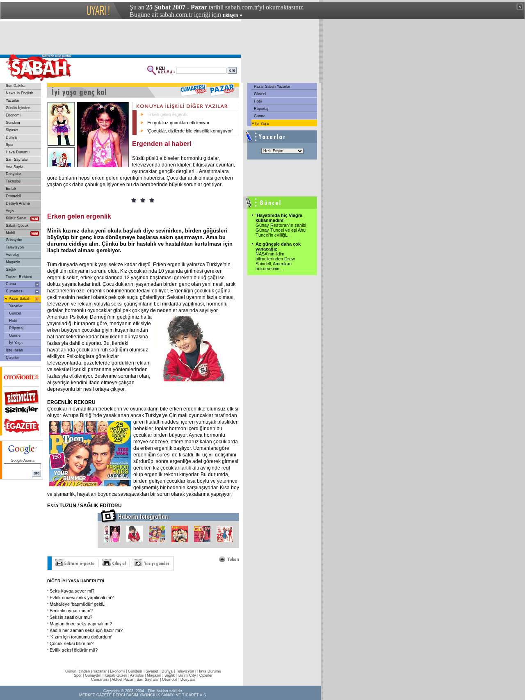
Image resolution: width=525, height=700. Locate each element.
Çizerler (12, 358)
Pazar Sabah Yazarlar (271, 86)
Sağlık (11, 269)
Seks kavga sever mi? (72, 590)
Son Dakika (15, 86)
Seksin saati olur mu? (71, 617)
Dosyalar (13, 174)
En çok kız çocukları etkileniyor (178, 122)
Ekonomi (13, 115)
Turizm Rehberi (19, 277)
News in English (19, 93)
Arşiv (10, 211)
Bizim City (187, 675)
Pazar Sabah (19, 298)
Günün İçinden (18, 108)
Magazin (13, 262)
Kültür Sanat (16, 218)
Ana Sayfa (14, 167)
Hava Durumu (18, 152)
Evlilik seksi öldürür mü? (74, 650)
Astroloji (12, 255)
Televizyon (15, 247)
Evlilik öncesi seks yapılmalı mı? (82, 597)
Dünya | (169, 671)
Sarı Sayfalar (17, 159)
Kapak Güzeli (116, 675)
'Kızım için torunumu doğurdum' (81, 636)
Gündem (13, 123)
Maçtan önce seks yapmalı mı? (81, 623)
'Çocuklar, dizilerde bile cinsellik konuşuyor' (190, 130)
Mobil (10, 233)
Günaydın (14, 240)
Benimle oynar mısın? (71, 610)
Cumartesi (14, 291)
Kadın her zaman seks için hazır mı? (86, 630)
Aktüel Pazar (122, 679)
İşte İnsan (14, 350)
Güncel (15, 313)
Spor (10, 145)
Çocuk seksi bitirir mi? (72, 643)
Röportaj (16, 328)
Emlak (11, 189)
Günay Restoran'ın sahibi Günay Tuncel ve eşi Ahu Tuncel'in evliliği (281, 230)
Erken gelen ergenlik (167, 114)
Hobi (13, 321)
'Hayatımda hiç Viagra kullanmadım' (279, 218)
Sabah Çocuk (17, 225)
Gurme (15, 335)
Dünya (11, 137)
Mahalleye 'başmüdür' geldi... (78, 604)
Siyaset (12, 130)
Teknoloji (13, 181)
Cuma (11, 284)
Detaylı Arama (18, 203)
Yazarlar (12, 100)
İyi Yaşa (16, 343)
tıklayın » (232, 15)
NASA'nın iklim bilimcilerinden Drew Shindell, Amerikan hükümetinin (275, 261)
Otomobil (13, 196)
